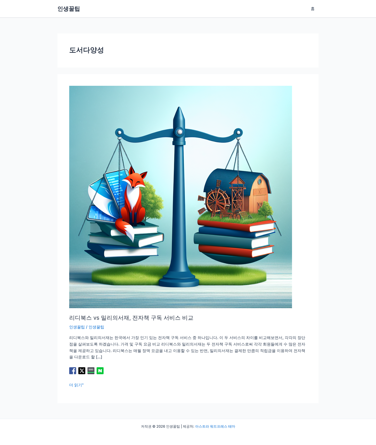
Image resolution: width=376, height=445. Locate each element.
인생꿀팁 (68, 8)
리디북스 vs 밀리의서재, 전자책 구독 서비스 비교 (131, 317)
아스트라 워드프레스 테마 (215, 426)
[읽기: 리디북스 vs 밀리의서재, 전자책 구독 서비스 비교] (180, 196)
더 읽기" (76, 385)
